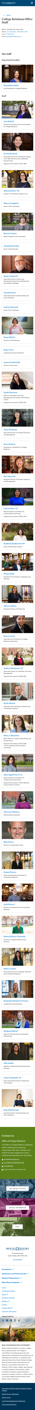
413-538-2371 (9, 34)
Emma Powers (10, 872)
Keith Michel (9, 703)
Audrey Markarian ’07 (13, 668)
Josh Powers (9, 904)
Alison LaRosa (10, 606)
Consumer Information (9, 1311)
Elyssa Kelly (9, 573)
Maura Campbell (11, 203)
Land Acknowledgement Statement (13, 1401)
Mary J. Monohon (11, 735)
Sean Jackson (9, 444)
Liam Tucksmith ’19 (12, 1077)
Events (4, 1294)
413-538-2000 (17, 1259)
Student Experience (10, 1278)
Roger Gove (9, 350)
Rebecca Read (10, 968)
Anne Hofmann (10, 429)
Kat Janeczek (9, 476)
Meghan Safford (11, 1031)
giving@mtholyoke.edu (13, 36)
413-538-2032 (11, 32)
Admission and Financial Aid (14, 1273)
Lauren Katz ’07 (11, 508)
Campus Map (6, 1308)
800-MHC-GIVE (23, 32)
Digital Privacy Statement (10, 1394)
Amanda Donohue (11, 246)
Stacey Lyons (9, 636)
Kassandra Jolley (11, 85)
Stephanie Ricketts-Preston (16, 1001)
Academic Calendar (8, 1298)
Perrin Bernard (10, 153)
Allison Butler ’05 (11, 191)
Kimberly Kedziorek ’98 (14, 543)
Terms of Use (6, 1397)
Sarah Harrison (10, 392)
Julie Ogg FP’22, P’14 (13, 774)
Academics (6, 1269)
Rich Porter (9, 842)
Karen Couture (10, 233)
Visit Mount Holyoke (8, 1291)
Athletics (5, 1301)
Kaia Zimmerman (11, 1110)
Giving (8, 15)
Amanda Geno (10, 292)
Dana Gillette (9, 337)
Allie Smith (9, 1063)
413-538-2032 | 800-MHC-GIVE (14, 1162)
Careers (4, 1304)
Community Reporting (9, 1404)
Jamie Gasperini (11, 276)
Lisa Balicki (9, 121)
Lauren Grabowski (12, 362)
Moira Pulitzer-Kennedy (14, 936)
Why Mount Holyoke (10, 1282)
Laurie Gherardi (11, 307)
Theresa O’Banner (12, 812)
